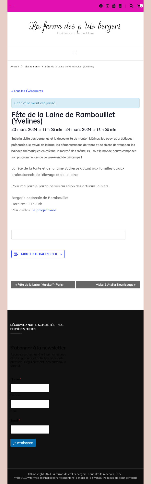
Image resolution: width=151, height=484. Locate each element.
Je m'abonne (23, 443)
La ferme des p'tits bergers (76, 26)
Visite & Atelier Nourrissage (116, 284)
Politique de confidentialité (120, 477)
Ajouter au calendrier (38, 254)
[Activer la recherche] (131, 6)
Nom (13, 411)
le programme (43, 210)
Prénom (15, 395)
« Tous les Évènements (27, 91)
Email (15, 420)
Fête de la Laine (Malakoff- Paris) (39, 284)
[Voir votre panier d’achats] (139, 6)
